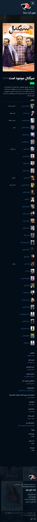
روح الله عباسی (30, 391)
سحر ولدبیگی (25, 135)
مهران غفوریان (25, 120)
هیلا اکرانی (26, 286)
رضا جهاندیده (31, 363)
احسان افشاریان (30, 384)
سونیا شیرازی (25, 250)
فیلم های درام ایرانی (30, 502)
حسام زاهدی (25, 228)
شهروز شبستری (25, 278)
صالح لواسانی (25, 336)
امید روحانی (26, 113)
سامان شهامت (30, 370)
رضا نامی (27, 264)
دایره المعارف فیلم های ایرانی (19, 513)
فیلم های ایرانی (32, 494)
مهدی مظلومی (30, 356)
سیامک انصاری (25, 128)
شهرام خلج (31, 405)
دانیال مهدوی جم (24, 314)
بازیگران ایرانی (32, 497)
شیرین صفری (25, 207)
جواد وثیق (26, 257)
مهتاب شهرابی (30, 419)
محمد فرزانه (26, 164)
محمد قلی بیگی (25, 329)
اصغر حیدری (26, 156)
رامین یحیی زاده (25, 242)
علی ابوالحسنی (25, 142)
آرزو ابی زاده (26, 221)
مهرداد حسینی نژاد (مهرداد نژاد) (26, 426)
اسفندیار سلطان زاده (29, 377)
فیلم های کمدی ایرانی (30, 499)
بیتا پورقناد (26, 343)
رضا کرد (27, 271)
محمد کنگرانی (25, 321)
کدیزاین (22, 515)
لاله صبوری (26, 178)
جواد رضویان (25, 171)
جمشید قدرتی (30, 398)
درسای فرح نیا (25, 300)
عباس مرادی (26, 214)
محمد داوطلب (22, 391)
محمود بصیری (25, 106)
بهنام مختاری (25, 307)
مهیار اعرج (31, 412)
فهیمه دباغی (26, 192)
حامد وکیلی (26, 149)
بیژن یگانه (26, 235)
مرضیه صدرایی (25, 185)
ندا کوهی (26, 199)
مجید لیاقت (26, 293)
